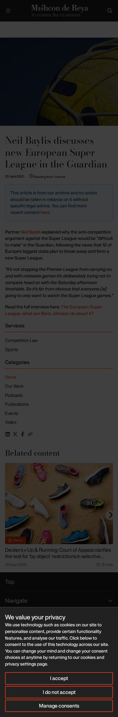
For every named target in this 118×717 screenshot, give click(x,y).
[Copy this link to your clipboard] (30, 434)
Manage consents (59, 705)
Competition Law (21, 340)
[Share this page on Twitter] (15, 434)
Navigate (16, 600)
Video (10, 422)
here (45, 212)
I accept (59, 678)
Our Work (14, 386)
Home (5, 26)
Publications (17, 404)
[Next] (110, 515)
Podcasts (14, 395)
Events (11, 413)
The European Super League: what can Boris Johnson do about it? (53, 310)
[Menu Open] (8, 11)
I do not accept (59, 692)
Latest (21, 26)
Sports (11, 349)
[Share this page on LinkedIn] (7, 434)
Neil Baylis (31, 231)
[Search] (110, 11)
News (10, 377)
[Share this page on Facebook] (22, 434)
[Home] (59, 11)
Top (9, 581)
